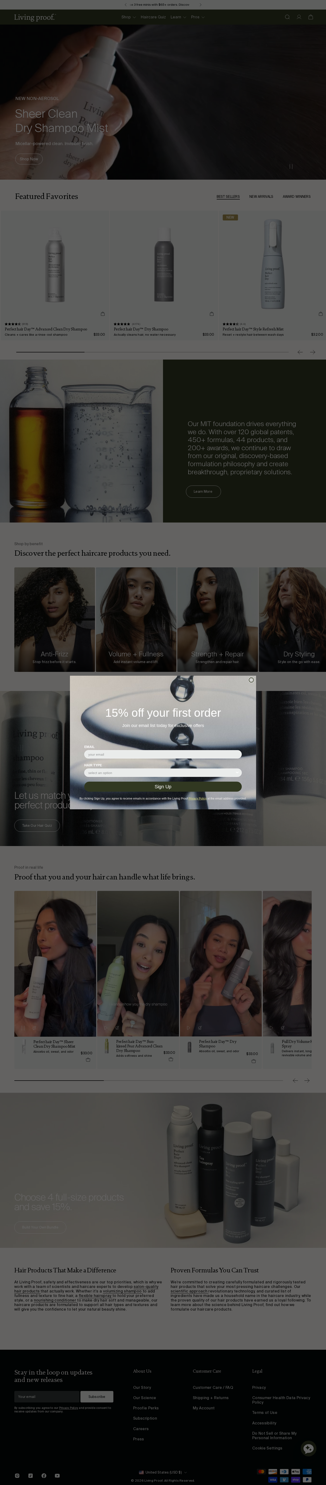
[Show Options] (237, 773)
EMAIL (89, 747)
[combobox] (161, 773)
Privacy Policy (198, 798)
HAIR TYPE (93, 765)
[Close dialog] (251, 680)
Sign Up (163, 786)
